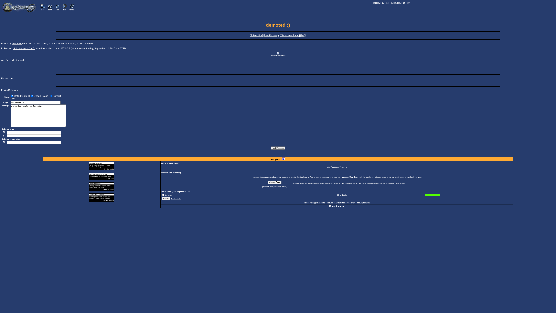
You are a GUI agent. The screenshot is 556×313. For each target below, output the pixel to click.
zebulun (366, 203)
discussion (331, 203)
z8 (404, 3)
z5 (392, 3)
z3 (383, 3)
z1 (375, 3)
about (359, 203)
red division (300, 183)
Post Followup (271, 35)
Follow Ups (256, 35)
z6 (396, 3)
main (312, 203)
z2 (379, 3)
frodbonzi (17, 43)
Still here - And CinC (24, 48)
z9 (408, 3)
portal (317, 203)
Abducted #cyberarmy (346, 203)
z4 (387, 3)
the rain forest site (370, 177)
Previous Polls (176, 199)
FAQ (303, 35)
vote (390, 183)
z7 (400, 3)
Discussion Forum (289, 35)
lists (323, 203)
